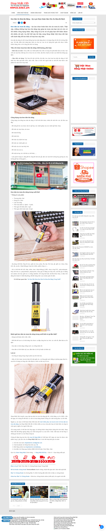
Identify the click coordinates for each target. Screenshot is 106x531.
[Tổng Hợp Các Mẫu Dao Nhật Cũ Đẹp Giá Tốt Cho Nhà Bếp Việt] (75, 235)
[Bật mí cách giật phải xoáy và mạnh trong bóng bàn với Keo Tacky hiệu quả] (75, 291)
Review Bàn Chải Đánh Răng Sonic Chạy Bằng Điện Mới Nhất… (87, 278)
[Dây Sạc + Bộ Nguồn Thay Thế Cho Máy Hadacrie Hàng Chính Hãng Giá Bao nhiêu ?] (75, 318)
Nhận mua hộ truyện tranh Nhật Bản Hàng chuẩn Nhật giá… (86, 297)
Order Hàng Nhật (36, 13)
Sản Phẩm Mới (78, 212)
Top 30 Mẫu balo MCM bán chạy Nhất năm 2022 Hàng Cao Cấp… (86, 304)
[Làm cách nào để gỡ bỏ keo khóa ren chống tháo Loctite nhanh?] (75, 242)
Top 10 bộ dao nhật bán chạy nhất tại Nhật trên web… (87, 271)
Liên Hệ (80, 13)
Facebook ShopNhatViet (80, 78)
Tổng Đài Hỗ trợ (78, 143)
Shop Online (64, 13)
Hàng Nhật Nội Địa (22, 13)
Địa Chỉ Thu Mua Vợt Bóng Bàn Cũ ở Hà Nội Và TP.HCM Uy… (87, 265)
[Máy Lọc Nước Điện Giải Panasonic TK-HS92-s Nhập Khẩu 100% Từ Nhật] (59, 492)
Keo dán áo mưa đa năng (20, 26)
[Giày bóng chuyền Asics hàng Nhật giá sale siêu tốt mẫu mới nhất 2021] (75, 312)
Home (13, 13)
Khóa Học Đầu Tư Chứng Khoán (20, 476)
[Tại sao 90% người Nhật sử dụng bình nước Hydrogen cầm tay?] (75, 325)
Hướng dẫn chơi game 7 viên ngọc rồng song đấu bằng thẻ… (87, 338)
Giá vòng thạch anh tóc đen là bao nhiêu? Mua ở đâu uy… (87, 222)
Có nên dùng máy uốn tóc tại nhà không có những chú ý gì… (87, 284)
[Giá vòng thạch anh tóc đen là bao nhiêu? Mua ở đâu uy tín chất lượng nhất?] (75, 223)
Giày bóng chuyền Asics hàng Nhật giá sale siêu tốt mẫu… (87, 311)
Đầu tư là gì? (14, 466)
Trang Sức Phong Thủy (51, 13)
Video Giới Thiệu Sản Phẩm (81, 191)
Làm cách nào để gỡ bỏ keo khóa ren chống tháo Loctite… (87, 241)
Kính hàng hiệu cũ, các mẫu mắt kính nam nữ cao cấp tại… (87, 331)
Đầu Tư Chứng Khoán (17, 473)
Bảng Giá (73, 13)
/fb (37, 445)
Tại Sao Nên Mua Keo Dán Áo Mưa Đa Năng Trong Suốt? (44, 279)
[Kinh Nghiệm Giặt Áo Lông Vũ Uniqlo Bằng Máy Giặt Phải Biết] (75, 254)
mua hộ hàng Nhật (35, 437)
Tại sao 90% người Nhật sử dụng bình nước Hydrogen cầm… (86, 325)
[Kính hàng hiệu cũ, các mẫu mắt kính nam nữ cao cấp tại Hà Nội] (75, 332)
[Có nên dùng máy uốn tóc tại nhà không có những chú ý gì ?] (75, 285)
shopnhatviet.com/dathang (33, 447)
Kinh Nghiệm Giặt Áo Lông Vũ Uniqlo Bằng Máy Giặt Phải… (87, 253)
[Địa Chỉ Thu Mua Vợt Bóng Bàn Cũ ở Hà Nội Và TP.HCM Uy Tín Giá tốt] (75, 266)
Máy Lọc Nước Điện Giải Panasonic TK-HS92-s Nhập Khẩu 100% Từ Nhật (58, 501)
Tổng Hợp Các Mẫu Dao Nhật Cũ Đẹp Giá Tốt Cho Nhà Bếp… (87, 235)
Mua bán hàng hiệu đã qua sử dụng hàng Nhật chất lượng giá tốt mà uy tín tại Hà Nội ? (39, 501)
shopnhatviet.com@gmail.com (33, 443)
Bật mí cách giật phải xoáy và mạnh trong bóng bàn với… (87, 290)
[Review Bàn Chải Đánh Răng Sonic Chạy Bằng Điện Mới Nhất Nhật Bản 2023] (75, 278)
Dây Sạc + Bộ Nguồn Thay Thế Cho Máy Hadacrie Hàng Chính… (87, 318)
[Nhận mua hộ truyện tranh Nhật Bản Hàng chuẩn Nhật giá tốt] (75, 297)
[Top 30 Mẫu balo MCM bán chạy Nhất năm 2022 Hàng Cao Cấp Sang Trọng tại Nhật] (75, 305)
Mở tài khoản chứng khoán (18, 469)
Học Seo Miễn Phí (78, 348)
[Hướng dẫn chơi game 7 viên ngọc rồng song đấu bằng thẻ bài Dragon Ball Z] (75, 338)
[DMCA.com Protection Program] (62, 528)
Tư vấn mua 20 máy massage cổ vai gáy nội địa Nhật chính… (87, 228)
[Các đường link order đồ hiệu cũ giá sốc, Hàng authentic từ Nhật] (20, 492)
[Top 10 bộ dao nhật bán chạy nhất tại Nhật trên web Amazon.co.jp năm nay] (75, 272)
